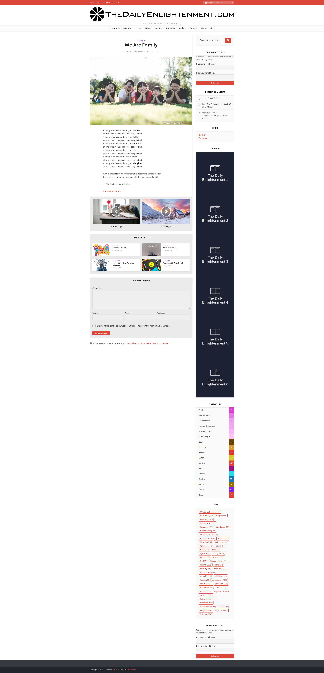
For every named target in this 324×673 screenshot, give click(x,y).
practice (206, 584)
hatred (219, 557)
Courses (194, 28)
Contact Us (109, 2)
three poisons (208, 606)
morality (206, 576)
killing (219, 565)
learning (206, 568)
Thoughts (170, 28)
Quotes (158, 28)
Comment (97, 288)
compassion (208, 538)
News (203, 28)
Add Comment (153, 51)
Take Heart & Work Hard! (173, 263)
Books (181, 28)
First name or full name (205, 64)
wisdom (206, 614)
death (224, 538)
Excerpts (127, 28)
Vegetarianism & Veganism (214, 610)
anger (222, 515)
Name (96, 313)
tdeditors (141, 51)
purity (222, 587)
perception (220, 580)
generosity (207, 553)
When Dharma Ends (170, 248)
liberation (221, 568)
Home (92, 2)
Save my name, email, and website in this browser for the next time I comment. (132, 325)
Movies (148, 28)
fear (216, 549)
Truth (224, 606)
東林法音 (202, 135)
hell (204, 561)
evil (220, 546)
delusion (206, 542)
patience (221, 576)
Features (116, 28)
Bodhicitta (223, 527)
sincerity (206, 595)
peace (205, 580)
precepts (222, 584)
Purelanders (203, 138)
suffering (207, 602)
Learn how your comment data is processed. (148, 343)
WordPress (131, 670)
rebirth (206, 591)
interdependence (113, 191)
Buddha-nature (209, 534)
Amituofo (207, 515)
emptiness (207, 546)
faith (205, 549)
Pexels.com (186, 123)
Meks (115, 670)
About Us (99, 2)
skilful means (208, 599)
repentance (222, 591)
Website (161, 313)
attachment (208, 523)
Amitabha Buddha (210, 512)
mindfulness (208, 572)
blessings (207, 527)
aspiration (207, 519)
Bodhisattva (208, 530)
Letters (138, 28)
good (221, 553)
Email (128, 313)
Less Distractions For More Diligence (123, 264)
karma (206, 565)
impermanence (219, 561)
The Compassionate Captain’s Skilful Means (215, 116)
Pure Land (207, 587)
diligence (222, 542)
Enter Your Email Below (205, 73)
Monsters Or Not (119, 248)
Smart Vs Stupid (214, 98)
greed (205, 557)
